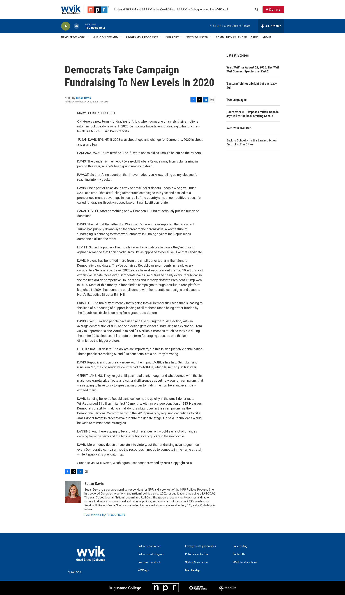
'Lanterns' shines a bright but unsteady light (251, 85)
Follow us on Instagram (151, 554)
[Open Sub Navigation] (87, 37)
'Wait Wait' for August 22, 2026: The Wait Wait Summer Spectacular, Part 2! (252, 69)
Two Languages (236, 100)
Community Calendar (231, 37)
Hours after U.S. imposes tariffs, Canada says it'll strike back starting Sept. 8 (252, 114)
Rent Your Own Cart (239, 128)
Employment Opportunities (200, 546)
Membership (192, 570)
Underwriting (240, 546)
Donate (274, 9)
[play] (65, 26)
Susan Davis (83, 98)
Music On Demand (105, 37)
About (266, 37)
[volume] (76, 26)
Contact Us (239, 554)
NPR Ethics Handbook (245, 562)
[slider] (82, 26)
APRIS (255, 37)
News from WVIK (73, 37)
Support (172, 37)
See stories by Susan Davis (104, 515)
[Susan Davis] (73, 492)
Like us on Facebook (149, 562)
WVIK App (143, 570)
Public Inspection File (197, 554)
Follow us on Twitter (149, 546)
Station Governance (196, 562)
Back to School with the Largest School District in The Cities (251, 142)
